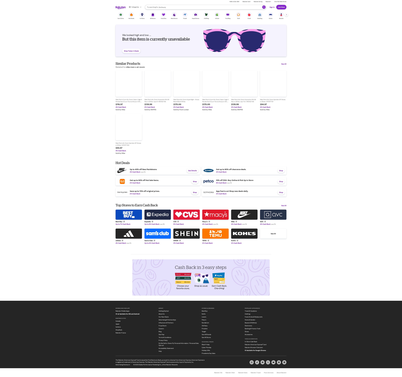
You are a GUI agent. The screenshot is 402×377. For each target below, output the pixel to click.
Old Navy (204, 326)
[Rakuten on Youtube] (273, 362)
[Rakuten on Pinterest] (279, 362)
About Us (161, 314)
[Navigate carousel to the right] (286, 14)
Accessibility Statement (166, 348)
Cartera (118, 327)
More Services (268, 372)
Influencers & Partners (166, 323)
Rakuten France (121, 333)
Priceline (204, 328)
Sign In (272, 7)
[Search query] (264, 7)
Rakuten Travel (256, 372)
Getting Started (164, 311)
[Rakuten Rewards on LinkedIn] (284, 362)
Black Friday (206, 344)
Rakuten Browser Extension (254, 347)
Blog (160, 331)
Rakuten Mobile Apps (122, 311)
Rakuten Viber (230, 372)
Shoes (247, 331)
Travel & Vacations (251, 311)
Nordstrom (205, 323)
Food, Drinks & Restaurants (253, 317)
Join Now (281, 7)
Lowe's (204, 317)
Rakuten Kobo (242, 372)
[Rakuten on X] (268, 362)
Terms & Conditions (165, 337)
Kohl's (203, 314)
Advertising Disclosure (123, 364)
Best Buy (204, 311)
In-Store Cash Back (251, 341)
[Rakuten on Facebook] (262, 362)
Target (204, 331)
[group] (129, 90)
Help (160, 351)
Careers (161, 328)
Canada (118, 321)
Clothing (247, 314)
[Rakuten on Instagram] (252, 362)
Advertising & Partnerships (167, 320)
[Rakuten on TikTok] (257, 362)
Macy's (204, 320)
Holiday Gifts (206, 350)
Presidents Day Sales (208, 353)
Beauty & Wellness (251, 323)
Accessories (249, 334)
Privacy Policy (163, 340)
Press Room (162, 326)
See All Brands (206, 334)
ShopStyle (119, 330)
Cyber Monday (206, 347)
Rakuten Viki (218, 372)
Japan (117, 324)
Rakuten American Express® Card (255, 344)
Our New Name (164, 317)
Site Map (161, 334)
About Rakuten (281, 372)
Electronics (248, 326)
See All (283, 64)
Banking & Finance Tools (252, 328)
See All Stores (206, 337)
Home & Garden (250, 320)
